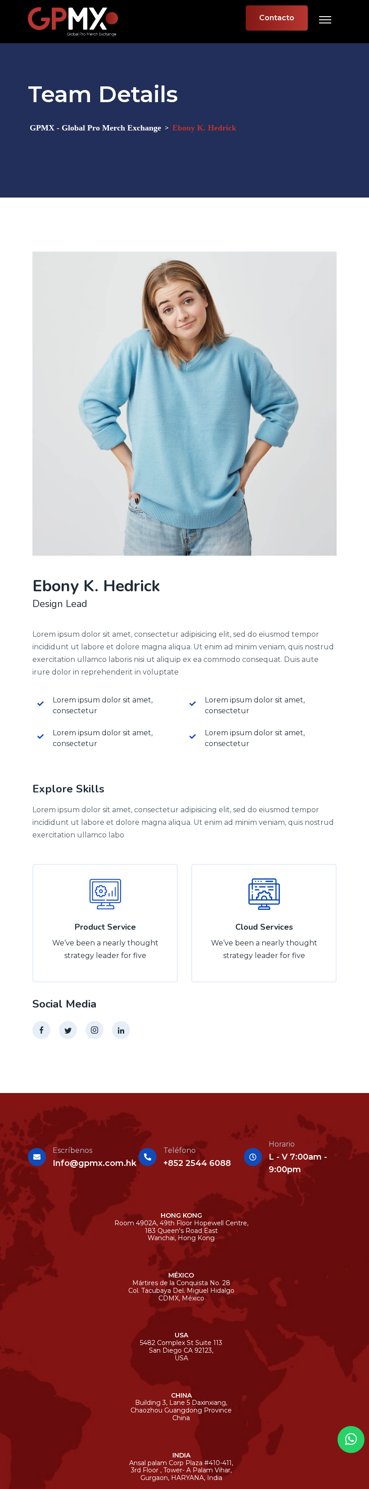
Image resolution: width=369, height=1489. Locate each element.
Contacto (276, 17)
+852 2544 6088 (197, 1163)
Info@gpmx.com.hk (94, 1163)
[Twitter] (68, 1030)
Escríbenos (72, 1150)
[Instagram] (95, 1030)
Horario (282, 1144)
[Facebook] (41, 1030)
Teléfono (179, 1150)
